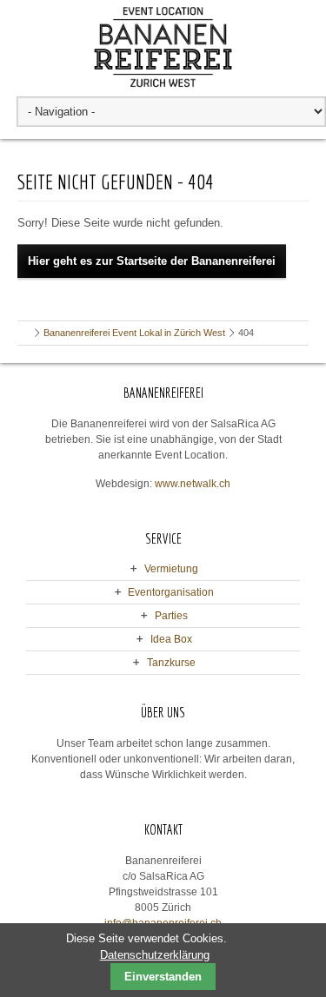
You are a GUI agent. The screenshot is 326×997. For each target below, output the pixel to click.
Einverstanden (163, 976)
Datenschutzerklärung (155, 954)
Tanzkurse (171, 663)
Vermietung (171, 569)
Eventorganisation (171, 592)
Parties (171, 616)
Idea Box (171, 639)
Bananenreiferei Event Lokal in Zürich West (134, 332)
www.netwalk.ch (192, 484)
